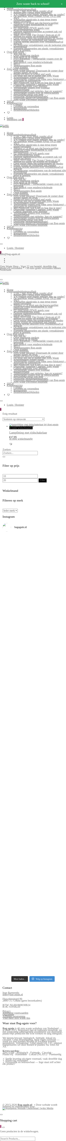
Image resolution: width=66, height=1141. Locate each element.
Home (10, 132)
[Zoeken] (4, 456)
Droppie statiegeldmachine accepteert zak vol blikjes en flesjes (38, 32)
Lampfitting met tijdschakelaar (28, 432)
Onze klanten (21, 67)
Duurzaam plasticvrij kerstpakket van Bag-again (39, 98)
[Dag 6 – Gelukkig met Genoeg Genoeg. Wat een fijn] (33, 572)
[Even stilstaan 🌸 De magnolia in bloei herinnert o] (33, 722)
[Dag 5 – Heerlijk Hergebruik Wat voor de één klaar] (33, 598)
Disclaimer (8, 1014)
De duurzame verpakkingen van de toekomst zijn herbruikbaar (40, 46)
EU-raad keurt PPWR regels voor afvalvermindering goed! (31, 29)
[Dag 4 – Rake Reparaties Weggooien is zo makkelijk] (33, 622)
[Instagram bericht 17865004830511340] (33, 956)
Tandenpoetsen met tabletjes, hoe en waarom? (38, 91)
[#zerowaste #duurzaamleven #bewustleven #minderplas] (33, 741)
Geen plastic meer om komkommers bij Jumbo (38, 38)
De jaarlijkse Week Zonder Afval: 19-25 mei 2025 (37, 17)
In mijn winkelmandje (21, 427)
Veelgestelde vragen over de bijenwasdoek (36, 92)
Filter (42, 480)
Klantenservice (15, 103)
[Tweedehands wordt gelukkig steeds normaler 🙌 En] (33, 696)
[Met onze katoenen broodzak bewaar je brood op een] (33, 899)
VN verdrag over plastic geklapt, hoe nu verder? (39, 14)
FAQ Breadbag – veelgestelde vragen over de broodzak (38, 59)
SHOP (10, 101)
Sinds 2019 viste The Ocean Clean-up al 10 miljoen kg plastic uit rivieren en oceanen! (37, 35)
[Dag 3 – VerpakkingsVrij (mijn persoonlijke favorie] (33, 646)
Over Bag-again (15, 51)
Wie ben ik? (20, 53)
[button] (10, 444)
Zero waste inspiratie (18, 69)
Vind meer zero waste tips (16, 1018)
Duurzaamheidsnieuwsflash (21, 9)
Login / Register (15, 248)
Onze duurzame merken (26, 55)
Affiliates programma (14, 1016)
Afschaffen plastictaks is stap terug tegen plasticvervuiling (35, 20)
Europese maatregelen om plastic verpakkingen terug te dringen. (39, 49)
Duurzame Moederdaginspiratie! (31, 96)
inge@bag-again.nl (13, 994)
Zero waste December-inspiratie (31, 99)
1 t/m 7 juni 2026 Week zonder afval (33, 11)
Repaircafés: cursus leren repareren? (33, 12)
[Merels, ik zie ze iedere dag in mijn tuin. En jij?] (33, 853)
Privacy (7, 1011)
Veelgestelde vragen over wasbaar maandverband (32, 88)
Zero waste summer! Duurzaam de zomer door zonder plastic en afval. (38, 71)
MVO (17, 63)
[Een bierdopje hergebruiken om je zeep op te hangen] (33, 966)
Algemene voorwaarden (15, 1012)
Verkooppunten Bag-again (28, 65)
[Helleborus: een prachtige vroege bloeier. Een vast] (33, 948)
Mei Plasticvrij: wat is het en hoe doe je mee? (38, 82)
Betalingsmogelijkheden (26, 109)
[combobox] (20, 453)
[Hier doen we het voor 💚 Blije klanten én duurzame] (33, 759)
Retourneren (20, 108)
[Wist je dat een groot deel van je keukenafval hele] (33, 807)
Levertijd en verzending (26, 106)
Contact (18, 104)
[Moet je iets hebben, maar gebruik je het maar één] (33, 672)
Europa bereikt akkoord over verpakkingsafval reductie (38, 42)
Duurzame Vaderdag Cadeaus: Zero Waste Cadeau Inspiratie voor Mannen (36, 85)
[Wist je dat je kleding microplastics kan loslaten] (33, 927)
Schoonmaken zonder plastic (29, 77)
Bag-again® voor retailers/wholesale (33, 62)
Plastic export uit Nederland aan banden (35, 40)
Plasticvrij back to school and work (32, 74)
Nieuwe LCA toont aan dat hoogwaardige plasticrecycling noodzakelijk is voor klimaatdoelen (36, 24)
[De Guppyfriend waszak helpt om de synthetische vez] (33, 874)
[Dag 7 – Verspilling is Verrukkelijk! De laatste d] (33, 548)
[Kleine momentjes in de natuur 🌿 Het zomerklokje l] (33, 832)
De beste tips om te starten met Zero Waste (36, 75)
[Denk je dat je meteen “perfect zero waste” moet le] (33, 782)
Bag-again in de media (26, 57)
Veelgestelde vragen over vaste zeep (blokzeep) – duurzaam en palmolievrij (40, 80)
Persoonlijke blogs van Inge (28, 94)
